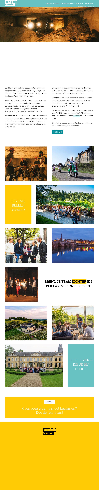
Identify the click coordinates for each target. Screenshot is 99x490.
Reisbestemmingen (67, 3)
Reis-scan (79, 3)
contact (76, 116)
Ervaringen (82, 6)
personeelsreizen (52, 3)
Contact (91, 6)
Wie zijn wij (89, 3)
